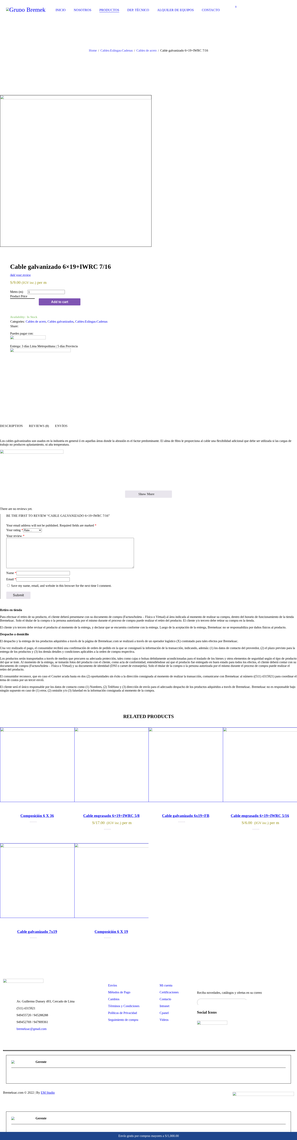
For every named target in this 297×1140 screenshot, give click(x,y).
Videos (164, 1019)
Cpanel (164, 1013)
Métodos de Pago (119, 992)
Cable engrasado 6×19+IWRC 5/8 (111, 816)
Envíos (61, 426)
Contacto (165, 999)
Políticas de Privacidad (122, 1013)
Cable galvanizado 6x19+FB (185, 816)
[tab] (11, 426)
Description (11, 426)
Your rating (14, 530)
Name (11, 573)
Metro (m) (16, 291)
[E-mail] (13, 1076)
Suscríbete (289, 1001)
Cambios (113, 999)
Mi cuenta (166, 985)
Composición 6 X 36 (37, 816)
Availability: (17, 317)
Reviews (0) (39, 426)
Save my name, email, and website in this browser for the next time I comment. (61, 585)
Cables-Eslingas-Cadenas (116, 50)
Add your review (20, 275)
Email (11, 579)
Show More (146, 494)
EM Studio (48, 1092)
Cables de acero (146, 50)
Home (93, 50)
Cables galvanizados (60, 321)
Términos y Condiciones (123, 1006)
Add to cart (59, 302)
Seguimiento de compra (123, 1019)
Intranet (164, 1006)
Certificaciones (169, 992)
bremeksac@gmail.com (31, 1029)
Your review (15, 536)
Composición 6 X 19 (111, 931)
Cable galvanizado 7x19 (37, 931)
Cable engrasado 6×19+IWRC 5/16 (260, 816)
